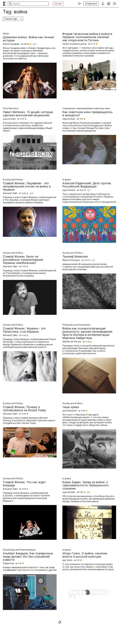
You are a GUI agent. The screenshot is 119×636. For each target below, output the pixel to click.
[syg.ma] (4, 4)
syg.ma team (9, 119)
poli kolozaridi (69, 410)
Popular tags (10, 18)
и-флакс (66, 179)
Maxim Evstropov (71, 260)
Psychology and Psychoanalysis (19, 549)
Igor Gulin (67, 560)
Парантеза (8, 563)
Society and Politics (13, 179)
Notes (6, 33)
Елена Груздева (11, 44)
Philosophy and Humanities (76, 325)
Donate (58, 3)
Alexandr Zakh (10, 193)
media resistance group (74, 44)
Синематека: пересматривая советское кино (86, 108)
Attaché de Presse (71, 341)
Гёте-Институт (11, 108)
